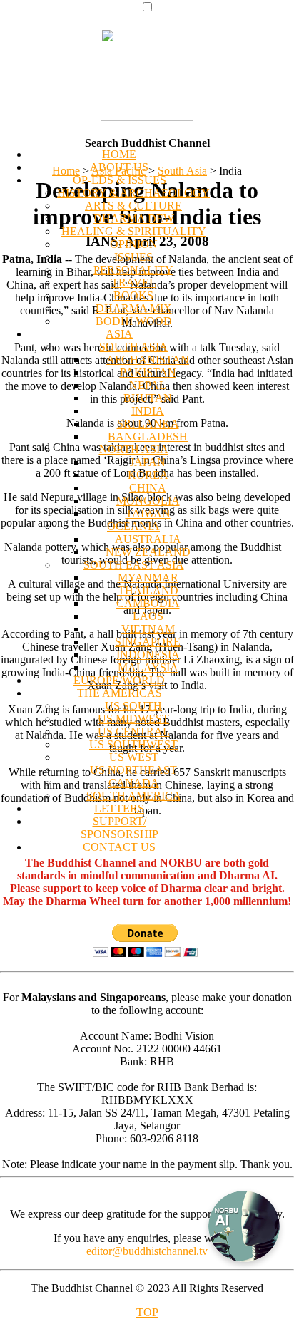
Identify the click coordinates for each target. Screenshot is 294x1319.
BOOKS (133, 295)
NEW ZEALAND (148, 552)
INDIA (147, 411)
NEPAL (147, 385)
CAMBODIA (148, 603)
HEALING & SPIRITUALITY (133, 231)
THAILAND (148, 590)
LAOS (148, 616)
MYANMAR (148, 577)
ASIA (119, 334)
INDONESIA (148, 654)
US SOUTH (133, 706)
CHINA (147, 488)
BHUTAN (147, 398)
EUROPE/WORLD (119, 680)
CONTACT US (119, 847)
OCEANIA (133, 526)
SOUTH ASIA (133, 347)
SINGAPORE (148, 642)
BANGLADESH (148, 436)
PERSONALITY (133, 270)
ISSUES (133, 257)
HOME (119, 154)
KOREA (148, 475)
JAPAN (148, 462)
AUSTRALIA (148, 539)
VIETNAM (148, 629)
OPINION (134, 244)
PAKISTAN (148, 372)
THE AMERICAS (119, 693)
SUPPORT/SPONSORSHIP (119, 827)
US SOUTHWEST (133, 744)
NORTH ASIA (133, 449)
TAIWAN (148, 513)
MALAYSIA (148, 667)
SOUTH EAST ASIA (133, 565)
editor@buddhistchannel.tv (147, 1251)
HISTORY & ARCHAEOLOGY (133, 193)
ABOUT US (119, 167)
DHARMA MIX (134, 308)
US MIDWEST (133, 719)
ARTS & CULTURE (133, 206)
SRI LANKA (148, 424)
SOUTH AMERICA (133, 796)
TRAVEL (133, 282)
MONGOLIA (148, 501)
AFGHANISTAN (147, 359)
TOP (147, 1312)
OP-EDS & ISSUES (119, 180)
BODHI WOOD (134, 321)
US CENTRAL (134, 731)
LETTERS (119, 808)
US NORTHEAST (133, 770)
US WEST (133, 757)
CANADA (133, 783)
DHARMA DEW (133, 218)
